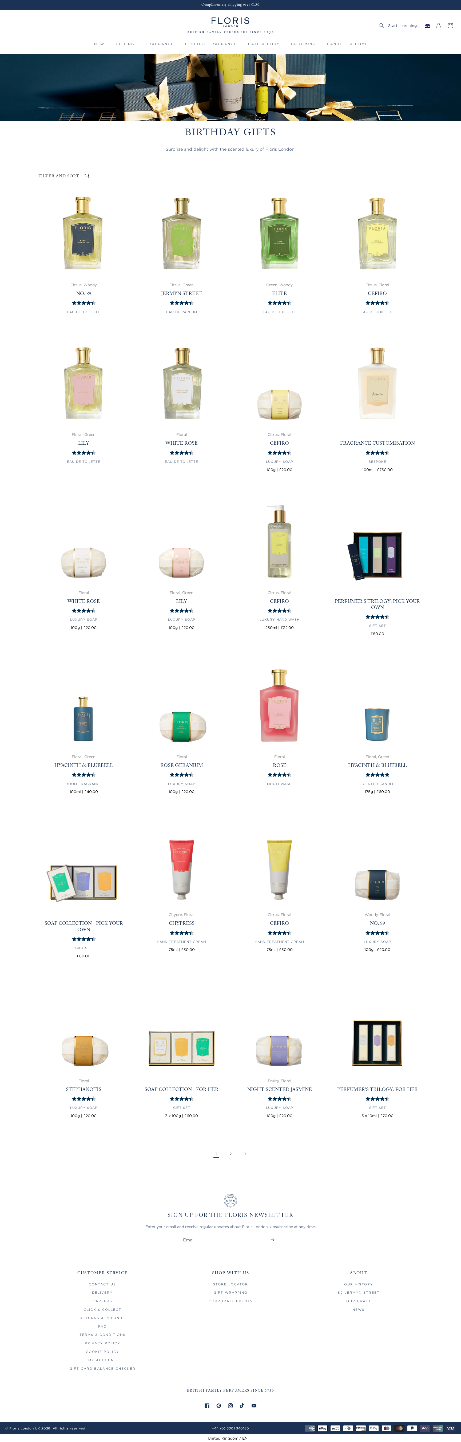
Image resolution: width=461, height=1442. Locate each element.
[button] (125, 46)
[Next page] (245, 1154)
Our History (358, 1284)
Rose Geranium (181, 765)
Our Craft (358, 1301)
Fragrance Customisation (377, 443)
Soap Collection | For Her (181, 1090)
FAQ (102, 1326)
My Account (102, 1360)
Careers (102, 1301)
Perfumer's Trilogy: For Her (377, 1090)
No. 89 (83, 294)
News (358, 1309)
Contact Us (102, 1284)
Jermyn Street (181, 294)
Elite (279, 294)
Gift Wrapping (230, 1292)
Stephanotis (83, 1090)
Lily (83, 443)
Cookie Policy (102, 1351)
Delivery (102, 1292)
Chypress (181, 923)
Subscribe (272, 1239)
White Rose (181, 443)
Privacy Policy (102, 1343)
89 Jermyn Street (359, 1292)
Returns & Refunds (102, 1318)
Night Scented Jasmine (279, 1090)
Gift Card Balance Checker (103, 1368)
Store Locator (230, 1284)
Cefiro (377, 294)
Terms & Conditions (103, 1334)
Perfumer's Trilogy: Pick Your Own (377, 604)
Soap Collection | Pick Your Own (84, 926)
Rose (279, 765)
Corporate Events (231, 1301)
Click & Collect (102, 1309)
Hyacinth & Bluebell (83, 765)
